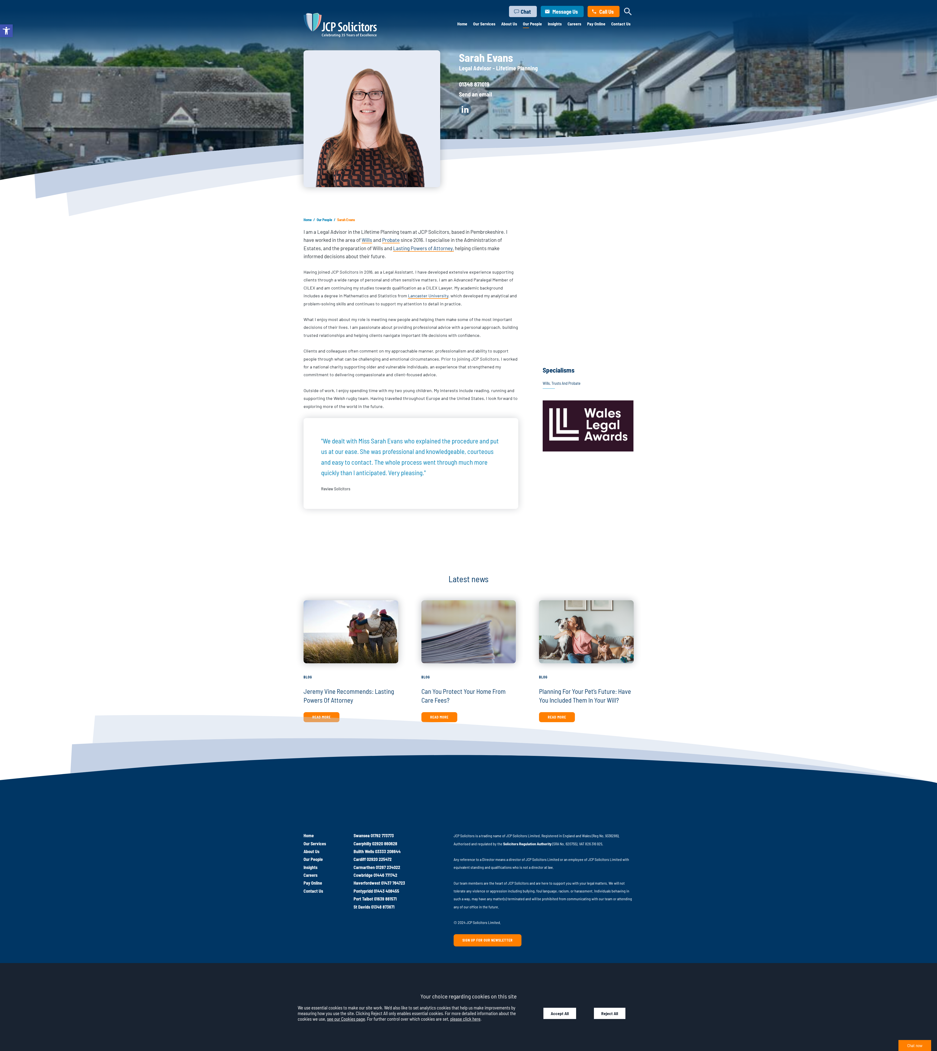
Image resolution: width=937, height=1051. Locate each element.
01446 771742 (385, 875)
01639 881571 (385, 898)
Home (462, 23)
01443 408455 (386, 891)
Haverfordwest (367, 883)
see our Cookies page (346, 1019)
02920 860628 (384, 843)
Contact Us (621, 23)
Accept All (560, 1013)
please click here (465, 1019)
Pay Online (596, 23)
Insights (555, 23)
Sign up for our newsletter (487, 940)
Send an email (475, 94)
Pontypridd (363, 891)
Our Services (484, 23)
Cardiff (360, 859)
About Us (509, 23)
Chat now (914, 1045)
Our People (532, 23)
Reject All (609, 1013)
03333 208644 (388, 851)
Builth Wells (364, 851)
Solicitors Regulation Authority (527, 843)
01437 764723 (393, 883)
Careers (574, 23)
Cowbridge (363, 875)
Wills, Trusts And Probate (562, 383)
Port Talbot (363, 898)
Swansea (362, 835)
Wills (367, 240)
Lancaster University (428, 295)
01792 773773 (382, 835)
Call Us (606, 11)
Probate (391, 240)
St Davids (362, 907)
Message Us (565, 11)
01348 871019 (474, 84)
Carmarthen (364, 867)
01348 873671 (383, 907)
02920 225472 (379, 859)
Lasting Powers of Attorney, (423, 248)
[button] (6, 30)
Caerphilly (362, 843)
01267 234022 (388, 867)
